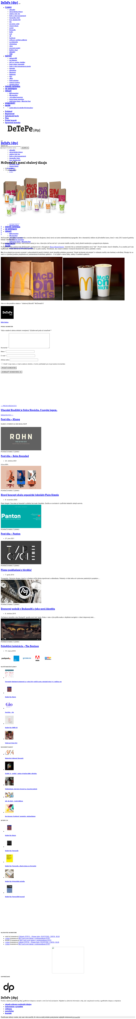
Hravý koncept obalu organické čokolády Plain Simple (30, 495)
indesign (12, 68)
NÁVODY (8, 56)
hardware (12, 38)
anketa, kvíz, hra (14, 14)
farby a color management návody (20, 66)
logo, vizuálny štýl (14, 20)
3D (10, 36)
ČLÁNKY (8, 7)
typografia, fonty (14, 18)
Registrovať (9, 114)
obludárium (13, 44)
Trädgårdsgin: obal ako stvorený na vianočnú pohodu (21, 789)
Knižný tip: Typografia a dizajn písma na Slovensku (20, 866)
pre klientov (13, 60)
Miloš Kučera (11, 168)
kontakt (8, 1013)
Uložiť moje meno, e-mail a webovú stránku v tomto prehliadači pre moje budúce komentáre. (34, 364)
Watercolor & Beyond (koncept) (14, 758)
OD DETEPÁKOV (11, 89)
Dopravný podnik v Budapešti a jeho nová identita (28, 609)
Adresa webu (5, 360)
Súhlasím (76, 1017)
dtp (10, 22)
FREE (10, 54)
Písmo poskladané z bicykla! (16, 570)
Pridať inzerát (11, 120)
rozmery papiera (14, 82)
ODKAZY (8, 91)
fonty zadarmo (13, 80)
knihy (11, 32)
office (11, 78)
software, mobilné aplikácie (18, 40)
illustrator (12, 72)
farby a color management (17, 16)
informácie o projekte (14, 1007)
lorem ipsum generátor (16, 99)
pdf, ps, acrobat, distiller (17, 62)
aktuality (12, 10)
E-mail (3, 356)
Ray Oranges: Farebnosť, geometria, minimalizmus (20, 816)
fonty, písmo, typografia (16, 64)
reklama (8, 1009)
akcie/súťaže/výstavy (16, 12)
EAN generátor (13, 93)
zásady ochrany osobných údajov (18, 1004)
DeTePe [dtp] (9, 2)
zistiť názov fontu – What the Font (20, 101)
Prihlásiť (8, 112)
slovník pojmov (14, 84)
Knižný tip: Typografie (11, 851)
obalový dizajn (13, 26)
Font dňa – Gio (9, 712)
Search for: (4, 146)
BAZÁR (7, 106)
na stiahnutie (13, 42)
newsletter (9, 1011)
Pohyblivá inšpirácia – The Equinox (20, 646)
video (11, 46)
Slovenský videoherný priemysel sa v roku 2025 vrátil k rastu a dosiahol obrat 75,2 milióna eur (33, 681)
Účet (7, 118)
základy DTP (13, 58)
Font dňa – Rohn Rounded (15, 456)
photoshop (12, 70)
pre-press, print (14, 24)
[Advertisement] (68, 390)
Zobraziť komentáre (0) (11, 372)
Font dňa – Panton (10, 534)
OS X (10, 76)
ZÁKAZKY (12, 52)
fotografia (12, 30)
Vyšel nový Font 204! (11, 743)
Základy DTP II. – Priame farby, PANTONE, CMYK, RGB (39, 936)
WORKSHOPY (10, 103)
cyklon (7, 938)
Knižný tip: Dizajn (10, 697)
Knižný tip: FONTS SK (11, 727)
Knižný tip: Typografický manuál (15, 896)
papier (11, 28)
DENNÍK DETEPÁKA (12, 87)
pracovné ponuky (14, 48)
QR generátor (13, 95)
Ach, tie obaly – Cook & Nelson (14, 801)
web (10, 34)
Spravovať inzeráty (12, 123)
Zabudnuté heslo (12, 116)
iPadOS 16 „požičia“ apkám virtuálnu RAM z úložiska (21, 773)
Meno (3, 351)
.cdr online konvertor (16, 97)
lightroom (12, 74)
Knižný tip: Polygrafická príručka (15, 881)
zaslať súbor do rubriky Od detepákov (21, 108)
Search (25, 148)
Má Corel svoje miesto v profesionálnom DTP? (34, 938)
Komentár (4, 348)
